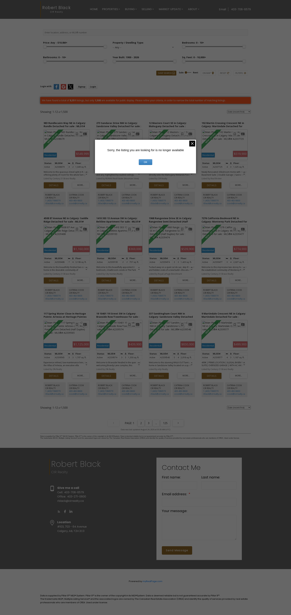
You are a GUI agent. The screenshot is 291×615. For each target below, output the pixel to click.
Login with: (46, 86)
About (192, 9)
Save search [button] (165, 72)
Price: (55, 42)
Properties (110, 9)
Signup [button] (81, 86)
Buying (130, 9)
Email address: (175, 494)
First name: (171, 477)
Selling (147, 9)
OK (145, 162)
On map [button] (207, 72)
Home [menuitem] (94, 9)
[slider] (44, 46)
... (156, 423)
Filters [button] (239, 72)
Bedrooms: (193, 42)
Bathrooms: (54, 57)
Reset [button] (223, 72)
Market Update (170, 9)
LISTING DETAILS (53, 185)
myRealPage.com (152, 581)
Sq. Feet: (194, 57)
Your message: (174, 511)
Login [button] (93, 86)
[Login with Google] (63, 88)
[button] (59, 511)
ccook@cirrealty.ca (78, 203)
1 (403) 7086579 (52, 200)
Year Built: (126, 57)
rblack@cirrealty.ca (54, 203)
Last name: (210, 477)
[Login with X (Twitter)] (70, 88)
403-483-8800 (75, 200)
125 (165, 423)
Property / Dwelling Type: (128, 42)
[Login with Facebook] (56, 88)
